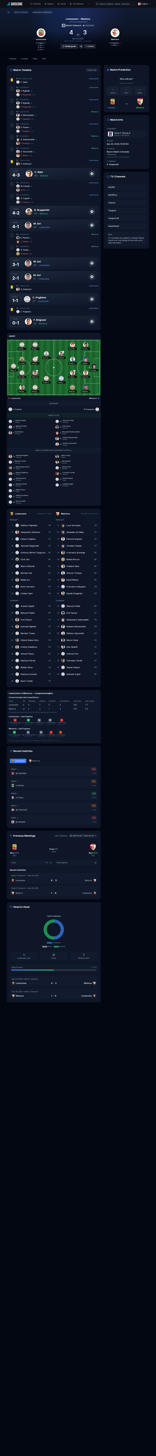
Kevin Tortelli (27, 681)
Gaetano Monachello (76, 626)
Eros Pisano (26, 620)
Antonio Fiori (72, 654)
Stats (35, 59)
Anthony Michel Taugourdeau (34, 552)
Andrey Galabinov (29, 647)
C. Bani (38, 172)
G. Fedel (26, 250)
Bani (114, 45)
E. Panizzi (26, 237)
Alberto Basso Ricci (30, 640)
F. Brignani (40, 319)
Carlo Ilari (25, 559)
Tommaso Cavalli (74, 660)
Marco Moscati (27, 566)
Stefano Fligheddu (29, 525)
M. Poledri (26, 186)
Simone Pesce (27, 654)
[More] (88, 4)
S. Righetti (26, 91)
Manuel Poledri (28, 613)
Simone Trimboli (73, 573)
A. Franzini (17, 409)
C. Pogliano (27, 131)
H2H (44, 59)
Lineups (24, 59)
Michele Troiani (28, 633)
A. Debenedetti (29, 139)
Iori (41, 45)
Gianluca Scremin (29, 674)
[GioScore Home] (14, 4)
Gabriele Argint (73, 674)
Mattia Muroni (72, 559)
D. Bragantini (41, 210)
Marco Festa (72, 640)
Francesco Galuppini (76, 586)
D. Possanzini (89, 409)
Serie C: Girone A (73, 25)
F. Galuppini (27, 119)
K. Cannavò (27, 202)
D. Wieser (26, 155)
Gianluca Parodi (28, 660)
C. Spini (24, 82)
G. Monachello (28, 115)
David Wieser (72, 580)
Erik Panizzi (71, 613)
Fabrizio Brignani (74, 539)
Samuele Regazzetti (30, 546)
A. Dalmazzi (26, 164)
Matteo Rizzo (27, 667)
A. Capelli (26, 198)
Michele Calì (26, 573)
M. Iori (25, 190)
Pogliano (41, 43)
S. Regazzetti (28, 95)
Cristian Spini (27, 593)
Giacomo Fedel (73, 606)
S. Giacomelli (28, 151)
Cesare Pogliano (28, 539)
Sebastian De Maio (75, 532)
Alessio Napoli (73, 667)
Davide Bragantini (74, 593)
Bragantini (115, 43)
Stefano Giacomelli (75, 633)
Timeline (12, 59)
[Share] (81, 46)
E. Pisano (26, 127)
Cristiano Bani (72, 566)
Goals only (91, 70)
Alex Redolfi (72, 647)
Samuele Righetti (28, 626)
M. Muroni (26, 254)
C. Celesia (26, 241)
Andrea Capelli (27, 606)
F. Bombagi (27, 143)
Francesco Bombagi (75, 552)
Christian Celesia (74, 546)
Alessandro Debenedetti (77, 620)
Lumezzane (20, 513)
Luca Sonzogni (73, 525)
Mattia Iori (25, 580)
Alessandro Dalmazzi (30, 532)
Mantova (65, 513)
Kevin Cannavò (27, 586)
